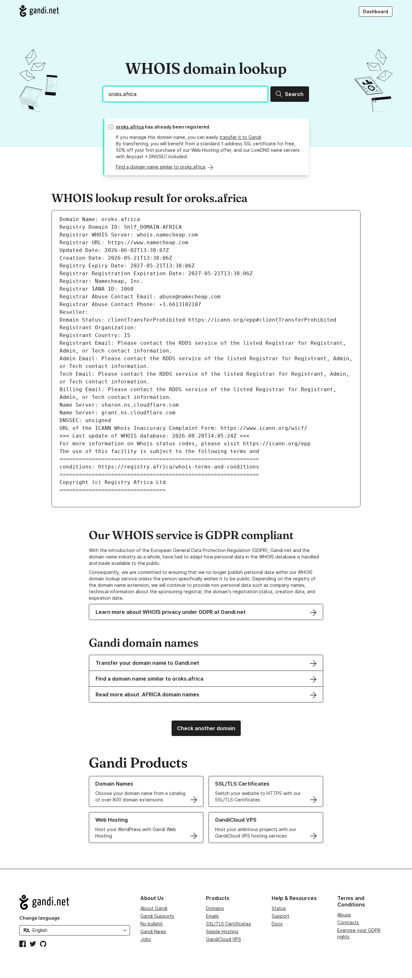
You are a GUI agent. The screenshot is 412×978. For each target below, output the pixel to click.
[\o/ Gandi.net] (74, 902)
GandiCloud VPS (223, 939)
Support (280, 916)
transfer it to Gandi (240, 137)
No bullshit (151, 923)
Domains (215, 908)
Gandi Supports (157, 916)
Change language (39, 918)
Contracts (348, 922)
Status (279, 908)
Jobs (145, 939)
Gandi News (153, 931)
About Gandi (153, 908)
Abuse (344, 914)
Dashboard (375, 11)
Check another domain (206, 728)
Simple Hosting (222, 931)
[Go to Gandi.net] (39, 11)
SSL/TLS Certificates (228, 923)
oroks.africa (130, 127)
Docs (277, 923)
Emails (212, 916)
